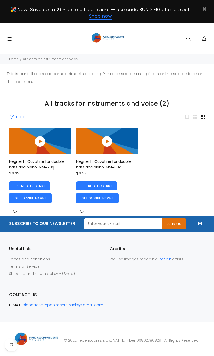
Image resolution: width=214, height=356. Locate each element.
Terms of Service (24, 266)
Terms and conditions (29, 259)
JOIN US (174, 224)
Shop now (100, 16)
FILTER (21, 116)
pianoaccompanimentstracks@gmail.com (62, 305)
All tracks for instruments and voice (50, 59)
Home (14, 59)
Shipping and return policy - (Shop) (42, 273)
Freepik (165, 259)
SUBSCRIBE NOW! (30, 198)
